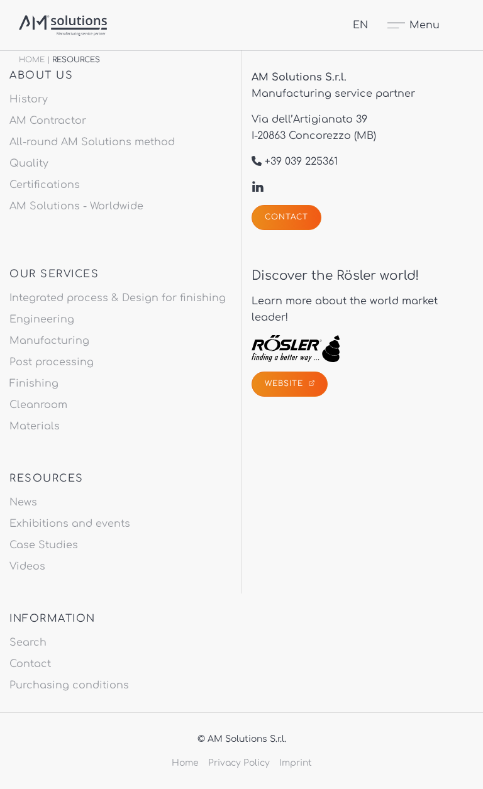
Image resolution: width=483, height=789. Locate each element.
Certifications (44, 184)
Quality (28, 163)
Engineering (41, 319)
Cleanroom (38, 405)
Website (285, 383)
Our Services (54, 274)
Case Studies (43, 545)
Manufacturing (49, 340)
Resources (46, 478)
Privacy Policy (239, 763)
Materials (34, 426)
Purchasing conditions (69, 685)
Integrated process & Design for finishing (117, 298)
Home (32, 59)
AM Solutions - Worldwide (76, 206)
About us (41, 75)
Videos (27, 566)
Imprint (295, 763)
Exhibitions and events (69, 523)
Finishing (33, 383)
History (28, 99)
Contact (286, 216)
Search (28, 642)
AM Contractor (47, 120)
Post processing (51, 362)
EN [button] (360, 25)
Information (52, 618)
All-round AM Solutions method (92, 142)
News (23, 502)
